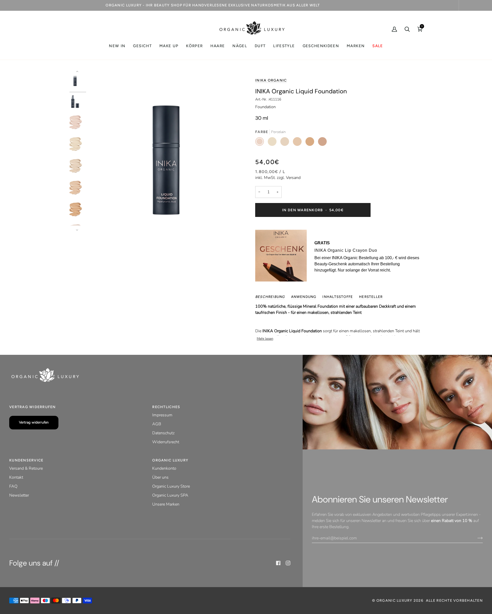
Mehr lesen (265, 338)
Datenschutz (163, 433)
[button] (142, 46)
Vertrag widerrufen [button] (32, 407)
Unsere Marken (165, 504)
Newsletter (19, 495)
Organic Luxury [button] (170, 460)
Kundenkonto (164, 468)
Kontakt (16, 477)
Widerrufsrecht (165, 442)
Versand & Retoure (26, 468)
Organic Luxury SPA (170, 495)
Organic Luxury (395, 600)
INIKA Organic (271, 80)
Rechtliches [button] (166, 407)
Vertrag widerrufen (34, 422)
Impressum (162, 415)
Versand (293, 177)
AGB (156, 424)
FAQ (13, 486)
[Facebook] (278, 563)
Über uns (160, 477)
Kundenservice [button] (26, 460)
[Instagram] (288, 563)
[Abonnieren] (476, 538)
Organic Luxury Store (171, 486)
